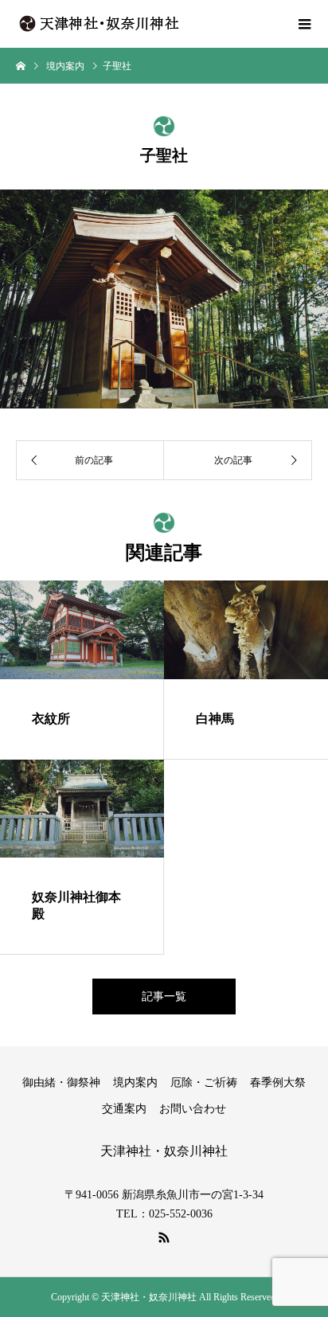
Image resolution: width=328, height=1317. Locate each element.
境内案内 (135, 1082)
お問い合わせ (192, 1109)
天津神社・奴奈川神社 (164, 1151)
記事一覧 (164, 996)
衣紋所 (51, 718)
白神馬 (215, 718)
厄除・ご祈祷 (203, 1082)
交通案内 (124, 1109)
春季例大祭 (278, 1082)
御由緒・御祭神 (61, 1082)
